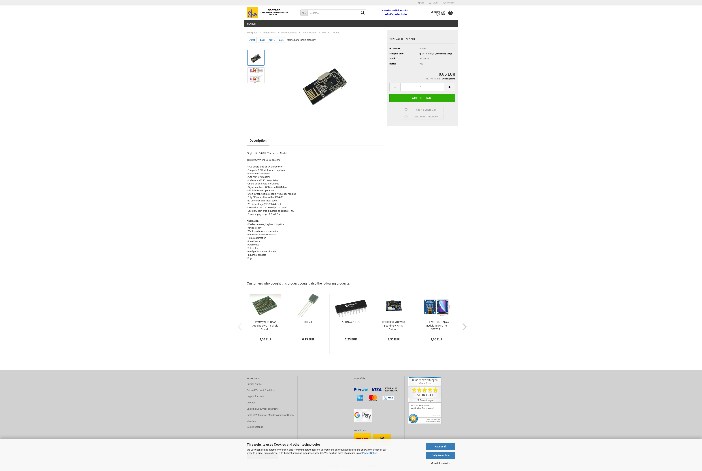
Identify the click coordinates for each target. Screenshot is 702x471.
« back (261, 40)
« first (252, 40)
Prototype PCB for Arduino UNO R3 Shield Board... (265, 326)
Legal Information (256, 396)
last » (281, 40)
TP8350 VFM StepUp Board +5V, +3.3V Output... (393, 326)
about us (251, 421)
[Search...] (362, 13)
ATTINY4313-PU (351, 322)
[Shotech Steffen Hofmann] (271, 12)
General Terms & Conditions (261, 390)
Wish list (450, 2)
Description (258, 140)
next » (272, 40)
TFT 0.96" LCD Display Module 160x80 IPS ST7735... (436, 326)
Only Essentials (441, 455)
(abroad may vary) (443, 54)
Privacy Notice (369, 453)
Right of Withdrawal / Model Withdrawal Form (270, 415)
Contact (251, 402)
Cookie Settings (255, 427)
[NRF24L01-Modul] (326, 83)
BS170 (308, 322)
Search (251, 23)
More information (440, 463)
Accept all (440, 446)
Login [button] (434, 2)
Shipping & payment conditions (263, 408)
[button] (421, 2)
